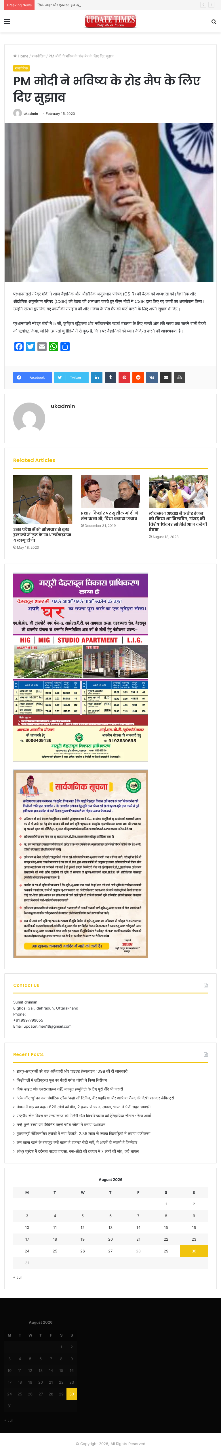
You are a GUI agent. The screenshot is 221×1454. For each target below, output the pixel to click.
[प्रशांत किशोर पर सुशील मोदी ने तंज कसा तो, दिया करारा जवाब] (110, 491)
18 (55, 1239)
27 (110, 1251)
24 (27, 1251)
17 (27, 1239)
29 (166, 1251)
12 (83, 1227)
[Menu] (7, 23)
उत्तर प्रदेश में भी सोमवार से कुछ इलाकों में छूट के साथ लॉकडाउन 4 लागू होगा (42, 535)
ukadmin (31, 113)
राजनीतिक (38, 56)
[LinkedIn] (96, 377)
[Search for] (214, 23)
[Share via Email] (166, 377)
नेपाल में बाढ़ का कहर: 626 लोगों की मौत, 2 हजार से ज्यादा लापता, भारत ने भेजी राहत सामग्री (83, 1107)
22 (166, 1239)
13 (110, 1227)
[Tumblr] (110, 377)
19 (83, 1239)
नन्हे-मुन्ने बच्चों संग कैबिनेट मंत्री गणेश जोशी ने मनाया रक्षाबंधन (61, 1124)
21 (138, 1239)
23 (194, 1239)
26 (82, 1251)
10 (27, 1227)
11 (55, 1227)
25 (55, 1251)
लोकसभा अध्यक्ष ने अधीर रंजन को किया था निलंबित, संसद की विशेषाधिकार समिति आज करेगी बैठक (178, 522)
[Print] (179, 377)
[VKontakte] (152, 377)
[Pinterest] (124, 377)
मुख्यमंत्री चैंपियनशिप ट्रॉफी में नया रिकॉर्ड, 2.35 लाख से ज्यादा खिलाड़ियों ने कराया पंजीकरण (83, 1133)
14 (138, 1227)
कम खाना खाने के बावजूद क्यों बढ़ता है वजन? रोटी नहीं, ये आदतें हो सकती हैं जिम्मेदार (77, 1142)
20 (110, 1239)
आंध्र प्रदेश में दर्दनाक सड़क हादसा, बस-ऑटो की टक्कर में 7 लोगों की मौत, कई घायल (78, 1151)
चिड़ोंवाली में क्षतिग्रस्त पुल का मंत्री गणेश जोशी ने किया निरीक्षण (62, 1080)
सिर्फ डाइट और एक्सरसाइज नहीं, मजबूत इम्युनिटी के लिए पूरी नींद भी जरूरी (87, 5)
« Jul (17, 1277)
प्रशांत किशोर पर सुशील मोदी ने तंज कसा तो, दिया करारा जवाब (109, 515)
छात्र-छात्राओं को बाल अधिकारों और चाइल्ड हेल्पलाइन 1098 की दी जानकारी (72, 1071)
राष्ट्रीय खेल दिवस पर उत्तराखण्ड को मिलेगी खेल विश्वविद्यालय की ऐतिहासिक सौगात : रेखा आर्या (84, 1115)
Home (22, 56)
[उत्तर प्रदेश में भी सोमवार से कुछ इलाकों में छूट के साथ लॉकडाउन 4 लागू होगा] (42, 499)
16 (194, 1227)
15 (166, 1227)
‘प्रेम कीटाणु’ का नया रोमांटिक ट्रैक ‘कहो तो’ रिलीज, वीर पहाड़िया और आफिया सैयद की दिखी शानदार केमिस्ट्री (95, 1098)
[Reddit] (138, 377)
